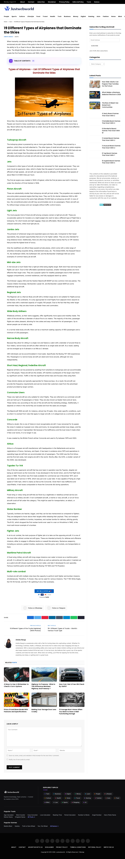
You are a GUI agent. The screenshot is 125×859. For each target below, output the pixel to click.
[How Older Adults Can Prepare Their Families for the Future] (94, 84)
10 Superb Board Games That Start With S (111, 162)
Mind (120, 16)
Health (52, 16)
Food (38, 16)
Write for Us (109, 847)
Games (96, 2)
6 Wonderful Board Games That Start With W (111, 131)
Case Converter (33, 815)
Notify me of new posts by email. (19, 759)
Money (75, 16)
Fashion (106, 16)
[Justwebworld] (19, 9)
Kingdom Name (20, 817)
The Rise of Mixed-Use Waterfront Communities (110, 105)
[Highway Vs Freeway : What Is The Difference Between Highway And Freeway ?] (44, 674)
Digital (83, 16)
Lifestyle (30, 16)
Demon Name (8, 817)
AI (85, 802)
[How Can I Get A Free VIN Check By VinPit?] (71, 674)
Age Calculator (9, 815)
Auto (98, 16)
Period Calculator (70, 815)
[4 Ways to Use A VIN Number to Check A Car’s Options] (16, 674)
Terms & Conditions (78, 847)
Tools (89, 2)
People (6, 16)
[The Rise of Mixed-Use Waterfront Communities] (94, 105)
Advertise (41, 2)
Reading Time (57, 815)
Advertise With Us (35, 847)
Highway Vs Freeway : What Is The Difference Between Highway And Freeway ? (43, 686)
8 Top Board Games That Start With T (109, 154)
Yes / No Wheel (43, 826)
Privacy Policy (64, 2)
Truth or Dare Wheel (28, 826)
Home (113, 16)
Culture (22, 16)
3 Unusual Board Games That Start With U (111, 147)
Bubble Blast (8, 826)
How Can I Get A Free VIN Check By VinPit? (71, 685)
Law (56, 802)
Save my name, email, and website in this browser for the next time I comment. (34, 755)
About (22, 2)
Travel (45, 16)
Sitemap (81, 852)
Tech (59, 16)
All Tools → (31, 817)
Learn (88, 794)
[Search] (120, 2)
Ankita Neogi (8, 36)
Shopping (76, 802)
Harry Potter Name (110, 815)
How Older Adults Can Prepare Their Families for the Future (110, 84)
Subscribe (94, 45)
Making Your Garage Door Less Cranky (43, 710)
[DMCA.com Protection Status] (105, 205)
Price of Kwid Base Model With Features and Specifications (16, 710)
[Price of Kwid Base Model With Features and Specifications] (16, 700)
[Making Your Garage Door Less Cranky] (44, 700)
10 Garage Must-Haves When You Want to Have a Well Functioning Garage (70, 711)
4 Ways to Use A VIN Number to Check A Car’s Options (16, 685)
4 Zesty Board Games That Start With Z (110, 114)
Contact (31, 2)
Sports (14, 16)
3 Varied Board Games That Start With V (110, 139)
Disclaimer (52, 2)
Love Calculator (45, 815)
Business (67, 16)
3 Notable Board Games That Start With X (111, 122)
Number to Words (84, 815)
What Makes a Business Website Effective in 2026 (111, 93)
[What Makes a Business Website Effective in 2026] (94, 95)
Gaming (91, 16)
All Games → (54, 826)
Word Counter (20, 815)
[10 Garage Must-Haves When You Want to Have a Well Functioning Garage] (71, 700)
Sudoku (17, 826)
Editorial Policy (78, 2)
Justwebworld (60, 852)
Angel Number (96, 815)
